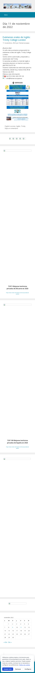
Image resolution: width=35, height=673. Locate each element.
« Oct (5, 642)
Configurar (28, 669)
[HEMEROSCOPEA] (17, 6)
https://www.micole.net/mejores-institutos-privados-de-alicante (17, 293)
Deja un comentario (11, 128)
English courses (10, 126)
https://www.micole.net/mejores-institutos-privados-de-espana (17, 447)
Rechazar (18, 669)
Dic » (10, 642)
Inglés (18, 126)
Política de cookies (24, 665)
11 (21, 627)
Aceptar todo (8, 669)
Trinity (23, 126)
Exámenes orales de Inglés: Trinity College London (16, 38)
